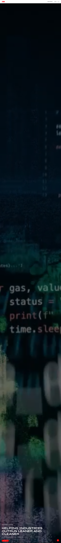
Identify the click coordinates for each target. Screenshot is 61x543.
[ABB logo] (3, 1)
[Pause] (58, 540)
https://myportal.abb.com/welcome (58, 1)
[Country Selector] (55, 1)
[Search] (56, 1)
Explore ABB (50, 1)
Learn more (5, 540)
